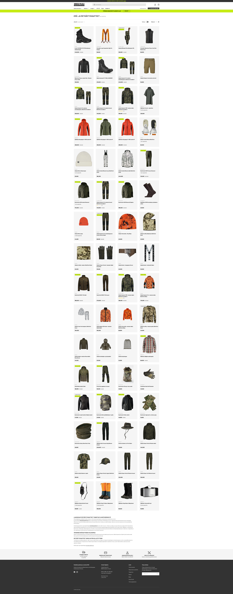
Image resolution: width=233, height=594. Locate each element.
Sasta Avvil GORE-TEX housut (103, 295)
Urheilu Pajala (78, 589)
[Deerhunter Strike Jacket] (127, 403)
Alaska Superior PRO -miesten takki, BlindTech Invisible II (126, 295)
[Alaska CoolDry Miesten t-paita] (84, 461)
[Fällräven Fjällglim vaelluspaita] (149, 344)
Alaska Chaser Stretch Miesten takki (148, 443)
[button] (158, 4)
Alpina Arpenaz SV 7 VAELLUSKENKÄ (104, 78)
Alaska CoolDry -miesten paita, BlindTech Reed (149, 327)
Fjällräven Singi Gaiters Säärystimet (126, 503)
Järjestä (75, 21)
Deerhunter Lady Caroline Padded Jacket (83, 414)
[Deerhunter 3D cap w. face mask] (127, 374)
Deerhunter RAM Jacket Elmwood (82, 202)
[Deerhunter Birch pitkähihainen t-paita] (106, 403)
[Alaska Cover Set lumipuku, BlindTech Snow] (84, 314)
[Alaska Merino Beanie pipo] (84, 159)
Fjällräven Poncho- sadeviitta (146, 108)
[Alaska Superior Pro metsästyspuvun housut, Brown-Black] (106, 222)
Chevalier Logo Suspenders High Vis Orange (104, 49)
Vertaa (143, 21)
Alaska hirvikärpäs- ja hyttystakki (104, 356)
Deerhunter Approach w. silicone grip (148, 414)
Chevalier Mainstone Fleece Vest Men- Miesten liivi (148, 49)
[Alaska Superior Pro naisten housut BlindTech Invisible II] (106, 96)
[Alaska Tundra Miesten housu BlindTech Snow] (106, 159)
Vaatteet (86, 8)
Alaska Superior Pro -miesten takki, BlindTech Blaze (148, 295)
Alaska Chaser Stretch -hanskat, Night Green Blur (105, 266)
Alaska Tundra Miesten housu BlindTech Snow (105, 171)
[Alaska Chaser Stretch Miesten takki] (149, 431)
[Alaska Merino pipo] (84, 222)
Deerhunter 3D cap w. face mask (125, 386)
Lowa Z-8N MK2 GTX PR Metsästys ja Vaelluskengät (82, 49)
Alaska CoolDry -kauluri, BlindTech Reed (83, 265)
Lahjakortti (107, 8)
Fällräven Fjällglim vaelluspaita (146, 356)
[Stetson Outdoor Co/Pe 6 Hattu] (127, 431)
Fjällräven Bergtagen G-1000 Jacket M (105, 139)
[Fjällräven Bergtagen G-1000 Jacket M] (106, 127)
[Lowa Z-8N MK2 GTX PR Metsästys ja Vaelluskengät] (84, 36)
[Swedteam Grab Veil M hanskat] (149, 374)
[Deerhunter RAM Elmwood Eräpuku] (127, 190)
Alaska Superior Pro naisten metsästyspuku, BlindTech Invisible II (126, 78)
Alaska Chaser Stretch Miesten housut (127, 473)
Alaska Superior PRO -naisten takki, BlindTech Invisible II (126, 108)
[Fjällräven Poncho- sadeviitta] (149, 96)
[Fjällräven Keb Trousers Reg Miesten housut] (106, 431)
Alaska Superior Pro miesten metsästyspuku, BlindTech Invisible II (83, 108)
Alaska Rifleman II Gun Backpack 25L (126, 48)
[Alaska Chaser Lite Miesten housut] (149, 461)
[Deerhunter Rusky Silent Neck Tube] (84, 431)
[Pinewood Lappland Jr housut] (106, 374)
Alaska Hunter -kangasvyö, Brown (126, 265)
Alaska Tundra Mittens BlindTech (147, 139)
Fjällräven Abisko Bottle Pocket (81, 503)
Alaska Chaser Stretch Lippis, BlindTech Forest (105, 474)
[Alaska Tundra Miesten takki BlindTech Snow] (127, 159)
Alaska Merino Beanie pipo (80, 170)
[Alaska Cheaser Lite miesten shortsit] (149, 66)
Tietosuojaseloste (132, 581)
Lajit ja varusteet (77, 8)
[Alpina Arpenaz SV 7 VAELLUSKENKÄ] (106, 66)
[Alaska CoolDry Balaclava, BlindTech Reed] (149, 222)
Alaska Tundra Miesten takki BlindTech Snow (127, 171)
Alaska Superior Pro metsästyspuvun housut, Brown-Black (104, 234)
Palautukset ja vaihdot (133, 569)
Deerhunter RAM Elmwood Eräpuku (126, 202)
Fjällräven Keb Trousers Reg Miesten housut (104, 444)
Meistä (130, 574)
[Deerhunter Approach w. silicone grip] (149, 403)
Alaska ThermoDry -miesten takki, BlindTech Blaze (126, 327)
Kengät (92, 8)
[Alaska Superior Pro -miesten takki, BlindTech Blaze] (149, 283)
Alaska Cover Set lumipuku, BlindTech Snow (83, 327)
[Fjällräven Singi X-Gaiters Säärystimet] (106, 491)
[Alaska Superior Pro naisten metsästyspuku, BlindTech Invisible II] (127, 66)
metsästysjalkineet (90, 545)
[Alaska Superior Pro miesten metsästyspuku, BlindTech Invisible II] (84, 96)
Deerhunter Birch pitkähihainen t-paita (105, 414)
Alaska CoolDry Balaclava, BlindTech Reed (148, 234)
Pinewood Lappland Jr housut (103, 386)
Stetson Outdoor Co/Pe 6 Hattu (125, 443)
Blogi (102, 8)
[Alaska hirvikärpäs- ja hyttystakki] (106, 344)
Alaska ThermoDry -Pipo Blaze (125, 233)
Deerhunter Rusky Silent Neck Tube (82, 443)
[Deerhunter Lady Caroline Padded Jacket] (84, 403)
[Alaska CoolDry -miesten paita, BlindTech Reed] (149, 314)
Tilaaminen (131, 572)
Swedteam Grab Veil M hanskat (146, 386)
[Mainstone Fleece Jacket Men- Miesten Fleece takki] (84, 66)
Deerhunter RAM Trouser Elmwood (147, 170)
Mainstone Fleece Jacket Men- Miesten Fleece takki (83, 78)
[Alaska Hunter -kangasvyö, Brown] (127, 253)
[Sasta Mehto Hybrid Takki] (84, 374)
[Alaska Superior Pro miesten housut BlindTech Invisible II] (106, 190)
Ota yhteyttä (131, 579)
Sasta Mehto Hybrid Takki (80, 386)
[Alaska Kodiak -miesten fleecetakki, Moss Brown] (84, 344)
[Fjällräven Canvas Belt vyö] (149, 491)
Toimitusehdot (132, 567)
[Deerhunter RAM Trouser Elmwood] (149, 159)
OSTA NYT (126, 11)
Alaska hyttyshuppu (123, 356)
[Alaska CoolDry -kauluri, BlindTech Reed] (84, 253)
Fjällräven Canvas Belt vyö (145, 503)
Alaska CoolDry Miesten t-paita (81, 473)
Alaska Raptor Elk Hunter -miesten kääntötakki (104, 327)
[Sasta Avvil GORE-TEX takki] (84, 283)
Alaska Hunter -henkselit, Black (147, 265)
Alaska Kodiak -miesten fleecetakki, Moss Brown (82, 357)
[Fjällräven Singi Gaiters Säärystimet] (127, 491)
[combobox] (119, 4)
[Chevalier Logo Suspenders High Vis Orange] (106, 36)
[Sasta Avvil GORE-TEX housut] (106, 283)
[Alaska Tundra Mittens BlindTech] (149, 127)
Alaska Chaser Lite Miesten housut (147, 473)
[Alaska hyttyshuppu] (127, 344)
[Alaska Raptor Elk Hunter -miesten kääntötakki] (106, 314)
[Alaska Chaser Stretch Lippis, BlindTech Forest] (106, 461)
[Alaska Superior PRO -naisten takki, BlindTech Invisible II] (127, 96)
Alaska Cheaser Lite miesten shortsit (148, 78)
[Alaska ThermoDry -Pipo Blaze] (127, 222)
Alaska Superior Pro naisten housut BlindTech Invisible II (104, 108)
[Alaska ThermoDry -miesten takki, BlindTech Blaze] (127, 314)
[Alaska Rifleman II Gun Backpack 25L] (127, 36)
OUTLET (98, 8)
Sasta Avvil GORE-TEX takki (80, 295)
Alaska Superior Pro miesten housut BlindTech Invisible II (104, 203)
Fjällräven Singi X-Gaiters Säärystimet (105, 503)
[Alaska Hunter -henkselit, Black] (149, 253)
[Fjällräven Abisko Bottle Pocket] (84, 491)
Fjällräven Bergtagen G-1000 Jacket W (83, 139)
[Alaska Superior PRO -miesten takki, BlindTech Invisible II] (127, 283)
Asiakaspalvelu (143, 8)
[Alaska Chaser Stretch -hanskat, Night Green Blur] (106, 253)
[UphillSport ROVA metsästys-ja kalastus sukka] (149, 190)
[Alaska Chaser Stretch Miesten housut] (127, 461)
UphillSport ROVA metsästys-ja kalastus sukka (148, 203)
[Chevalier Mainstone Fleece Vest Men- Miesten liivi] (149, 36)
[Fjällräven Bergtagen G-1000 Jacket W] (84, 127)
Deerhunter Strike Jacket (124, 414)
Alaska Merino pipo (79, 233)
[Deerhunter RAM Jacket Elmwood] (84, 190)
